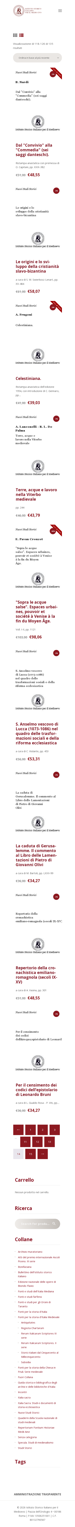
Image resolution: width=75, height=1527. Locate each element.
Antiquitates (28, 1322)
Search (55, 1224)
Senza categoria (27, 1437)
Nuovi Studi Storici (28, 1412)
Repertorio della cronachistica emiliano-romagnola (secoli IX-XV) (36, 974)
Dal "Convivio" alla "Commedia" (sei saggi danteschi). (34, 150)
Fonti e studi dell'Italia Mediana (36, 1291)
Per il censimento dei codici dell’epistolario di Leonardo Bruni (36, 1090)
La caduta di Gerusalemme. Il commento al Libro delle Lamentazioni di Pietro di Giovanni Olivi (36, 855)
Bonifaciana (24, 1266)
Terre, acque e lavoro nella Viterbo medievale (36, 494)
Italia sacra (24, 1397)
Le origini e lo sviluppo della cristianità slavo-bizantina (37, 266)
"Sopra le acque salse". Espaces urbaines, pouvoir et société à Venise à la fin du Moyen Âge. (37, 611)
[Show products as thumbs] (15, 35)
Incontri (22, 1392)
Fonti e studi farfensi (30, 1296)
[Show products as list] (21, 35)
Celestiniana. (28, 378)
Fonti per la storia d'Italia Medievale (38, 1317)
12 (37, 1141)
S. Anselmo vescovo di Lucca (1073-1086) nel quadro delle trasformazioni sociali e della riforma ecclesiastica (37, 733)
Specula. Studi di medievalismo (35, 1442)
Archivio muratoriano (30, 1251)
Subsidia (26, 1362)
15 (30, 1154)
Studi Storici (25, 1448)
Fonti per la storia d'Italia (32, 1311)
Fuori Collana (25, 1377)
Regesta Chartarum (32, 1328)
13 (49, 1141)
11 (25, 1141)
